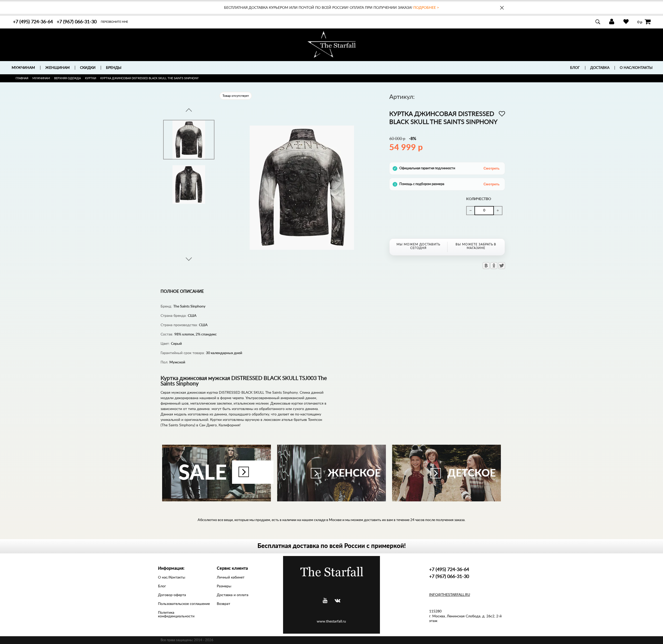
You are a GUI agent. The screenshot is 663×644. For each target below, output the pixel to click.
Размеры (224, 586)
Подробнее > (426, 8)
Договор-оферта (172, 595)
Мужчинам (41, 78)
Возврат (223, 604)
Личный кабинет (230, 577)
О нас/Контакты (636, 68)
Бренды (113, 68)
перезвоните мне (114, 21)
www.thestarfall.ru (331, 621)
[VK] (337, 600)
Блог (575, 68)
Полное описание (182, 291)
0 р (639, 22)
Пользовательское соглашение (184, 604)
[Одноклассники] (494, 265)
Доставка (599, 68)
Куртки (90, 78)
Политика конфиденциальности (176, 614)
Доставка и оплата (232, 595)
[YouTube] (325, 600)
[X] (501, 265)
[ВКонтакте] (486, 265)
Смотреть (492, 168)
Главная (22, 78)
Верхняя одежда (67, 78)
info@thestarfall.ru (449, 595)
